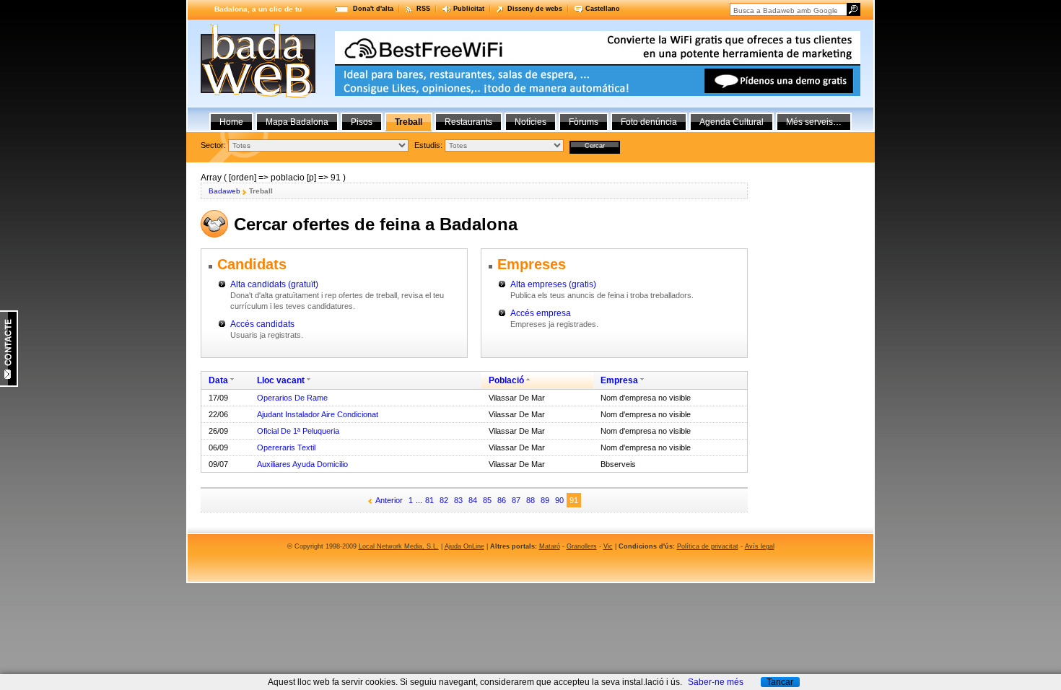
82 (444, 500)
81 (429, 500)
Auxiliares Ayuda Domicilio (302, 464)
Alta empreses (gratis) (553, 284)
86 (501, 500)
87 (516, 500)
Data (218, 380)
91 (573, 500)
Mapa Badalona (297, 122)
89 (545, 500)
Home (231, 122)
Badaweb (224, 191)
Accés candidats (262, 324)
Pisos (361, 122)
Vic (608, 546)
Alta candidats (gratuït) (274, 284)
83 (458, 500)
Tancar (780, 682)
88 (530, 500)
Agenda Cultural (731, 122)
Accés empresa (540, 313)
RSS (423, 8)
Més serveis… (814, 122)
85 (487, 500)
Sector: (213, 145)
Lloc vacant (281, 380)
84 (472, 500)
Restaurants (468, 122)
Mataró (549, 546)
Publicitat (468, 8)
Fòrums (583, 122)
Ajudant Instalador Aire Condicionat (317, 414)
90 (559, 500)
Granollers (582, 546)
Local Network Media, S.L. (399, 546)
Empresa (619, 380)
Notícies (530, 122)
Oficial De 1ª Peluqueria (298, 431)
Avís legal (759, 546)
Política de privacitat (707, 546)
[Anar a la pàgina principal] (258, 95)
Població (506, 380)
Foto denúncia (649, 122)
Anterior (389, 500)
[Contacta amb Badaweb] (9, 384)
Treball (408, 122)
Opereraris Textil (286, 447)
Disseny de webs (534, 8)
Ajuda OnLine (464, 546)
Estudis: (428, 145)
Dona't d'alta (373, 8)
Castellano (602, 8)
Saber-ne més (715, 682)
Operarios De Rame (292, 397)
